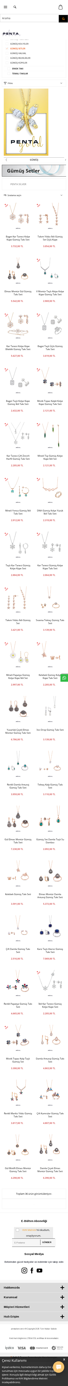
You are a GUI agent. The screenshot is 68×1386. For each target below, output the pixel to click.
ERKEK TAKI (17, 68)
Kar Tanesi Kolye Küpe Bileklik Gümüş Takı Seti (17, 348)
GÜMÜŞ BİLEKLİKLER (20, 58)
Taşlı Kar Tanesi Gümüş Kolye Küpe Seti (18, 567)
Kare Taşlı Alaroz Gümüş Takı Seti (50, 951)
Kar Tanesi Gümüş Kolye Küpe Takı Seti (50, 567)
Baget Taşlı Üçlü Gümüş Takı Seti (50, 348)
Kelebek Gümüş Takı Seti (18, 894)
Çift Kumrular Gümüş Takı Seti (50, 1115)
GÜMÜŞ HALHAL (18, 53)
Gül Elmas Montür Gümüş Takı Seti (18, 841)
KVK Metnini (29, 1230)
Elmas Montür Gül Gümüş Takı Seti (18, 293)
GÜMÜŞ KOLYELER (19, 43)
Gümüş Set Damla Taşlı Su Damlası (50, 841)
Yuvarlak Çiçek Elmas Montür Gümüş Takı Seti (18, 731)
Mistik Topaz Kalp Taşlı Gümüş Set (18, 1060)
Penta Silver (18, 184)
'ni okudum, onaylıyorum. (36, 1232)
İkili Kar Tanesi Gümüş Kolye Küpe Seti (50, 1005)
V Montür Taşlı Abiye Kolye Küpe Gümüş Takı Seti (50, 293)
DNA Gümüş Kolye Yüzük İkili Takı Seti (50, 512)
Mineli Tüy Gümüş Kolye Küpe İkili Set (50, 457)
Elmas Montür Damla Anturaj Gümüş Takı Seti (50, 896)
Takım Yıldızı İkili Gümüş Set (18, 622)
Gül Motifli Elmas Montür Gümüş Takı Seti (18, 1170)
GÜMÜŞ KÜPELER (18, 62)
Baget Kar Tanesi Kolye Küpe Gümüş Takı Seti (18, 238)
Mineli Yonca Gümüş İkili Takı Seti (18, 512)
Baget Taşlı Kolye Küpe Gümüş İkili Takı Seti (18, 403)
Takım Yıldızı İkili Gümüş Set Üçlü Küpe (50, 238)
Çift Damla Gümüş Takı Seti (18, 951)
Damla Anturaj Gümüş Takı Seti (50, 1060)
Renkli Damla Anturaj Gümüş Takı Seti (18, 786)
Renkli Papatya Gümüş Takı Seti (18, 1005)
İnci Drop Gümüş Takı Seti (50, 729)
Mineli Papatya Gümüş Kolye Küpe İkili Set (18, 677)
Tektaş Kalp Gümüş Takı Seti (50, 786)
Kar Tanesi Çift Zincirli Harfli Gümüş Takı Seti (18, 457)
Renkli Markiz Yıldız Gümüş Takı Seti (18, 1115)
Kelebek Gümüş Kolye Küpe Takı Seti (50, 677)
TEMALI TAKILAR (20, 73)
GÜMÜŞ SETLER (17, 48)
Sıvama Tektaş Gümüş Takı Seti (50, 622)
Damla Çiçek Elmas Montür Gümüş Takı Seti (50, 1170)
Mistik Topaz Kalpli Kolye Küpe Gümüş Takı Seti (50, 403)
